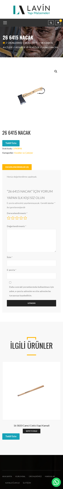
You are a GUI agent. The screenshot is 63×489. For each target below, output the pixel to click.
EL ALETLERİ (31, 43)
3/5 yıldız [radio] (17, 218)
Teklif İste (11, 143)
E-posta (11, 270)
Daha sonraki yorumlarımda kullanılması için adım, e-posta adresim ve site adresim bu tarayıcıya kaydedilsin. (31, 291)
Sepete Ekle (31, 431)
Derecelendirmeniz (17, 213)
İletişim (27, 483)
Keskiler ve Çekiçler (27, 47)
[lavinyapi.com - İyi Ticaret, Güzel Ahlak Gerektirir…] (31, 9)
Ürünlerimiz (15, 43)
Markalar (50, 476)
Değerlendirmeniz (16, 226)
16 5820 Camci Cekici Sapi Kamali (31, 425)
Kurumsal (20, 476)
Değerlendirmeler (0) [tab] (17, 167)
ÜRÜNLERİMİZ (35, 476)
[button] (56, 71)
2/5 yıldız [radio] (13, 218)
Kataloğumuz (12, 483)
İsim (9, 257)
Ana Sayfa (7, 476)
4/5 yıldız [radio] (21, 218)
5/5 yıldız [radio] (25, 218)
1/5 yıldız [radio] (9, 218)
